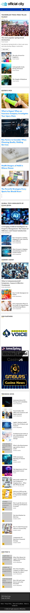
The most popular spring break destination (15, 28)
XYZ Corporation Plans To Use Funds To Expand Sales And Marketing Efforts (6, 306)
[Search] (27, 9)
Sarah (14, 472)
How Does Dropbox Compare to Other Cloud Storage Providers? (7, 571)
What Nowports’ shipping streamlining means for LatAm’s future (6, 252)
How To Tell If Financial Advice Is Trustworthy (7, 529)
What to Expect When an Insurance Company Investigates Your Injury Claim (14, 113)
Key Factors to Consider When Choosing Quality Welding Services (13, 142)
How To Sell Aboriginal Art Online (6, 294)
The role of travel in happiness (6, 57)
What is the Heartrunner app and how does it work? (7, 448)
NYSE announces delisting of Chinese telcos (7, 459)
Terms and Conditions (18, 604)
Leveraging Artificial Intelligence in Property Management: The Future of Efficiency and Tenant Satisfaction (15, 216)
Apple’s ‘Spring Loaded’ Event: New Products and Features (7, 425)
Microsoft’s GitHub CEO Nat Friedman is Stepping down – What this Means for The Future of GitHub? (7, 482)
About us (26, 604)
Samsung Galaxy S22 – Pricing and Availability (7, 402)
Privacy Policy (8, 604)
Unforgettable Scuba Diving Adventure (6, 69)
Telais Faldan (4, 42)
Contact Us (14, 605)
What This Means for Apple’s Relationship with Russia (7, 560)
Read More (5, 49)
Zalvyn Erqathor (16, 243)
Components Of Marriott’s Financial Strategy (7, 540)
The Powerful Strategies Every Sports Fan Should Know (13, 190)
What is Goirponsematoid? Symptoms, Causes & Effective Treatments (15, 271)
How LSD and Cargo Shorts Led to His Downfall (7, 583)
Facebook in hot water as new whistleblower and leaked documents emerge (7, 436)
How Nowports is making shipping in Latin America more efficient (6, 240)
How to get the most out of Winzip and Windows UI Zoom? (7, 506)
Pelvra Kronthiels (5, 233)
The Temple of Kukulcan (6, 80)
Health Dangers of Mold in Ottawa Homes (12, 166)
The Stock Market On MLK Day (7, 517)
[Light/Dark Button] (22, 9)
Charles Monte (17, 450)
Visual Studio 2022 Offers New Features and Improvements (7, 413)
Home (2, 604)
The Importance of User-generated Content (7, 471)
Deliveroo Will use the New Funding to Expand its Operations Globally (7, 494)
